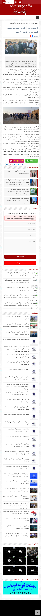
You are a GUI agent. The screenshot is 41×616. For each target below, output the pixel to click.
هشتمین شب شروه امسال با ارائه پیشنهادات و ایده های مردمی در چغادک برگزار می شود (17, 200)
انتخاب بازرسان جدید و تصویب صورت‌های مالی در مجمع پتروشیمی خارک (16, 452)
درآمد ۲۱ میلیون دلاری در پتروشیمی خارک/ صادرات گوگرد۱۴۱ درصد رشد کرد (17, 393)
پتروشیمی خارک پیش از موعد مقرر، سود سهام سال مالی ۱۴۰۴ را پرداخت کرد (17, 445)
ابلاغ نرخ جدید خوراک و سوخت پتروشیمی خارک (16, 339)
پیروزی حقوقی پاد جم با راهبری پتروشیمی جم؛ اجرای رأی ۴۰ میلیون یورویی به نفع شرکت (16, 475)
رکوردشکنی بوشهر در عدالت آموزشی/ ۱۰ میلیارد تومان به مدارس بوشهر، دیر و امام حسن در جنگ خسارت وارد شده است (17, 182)
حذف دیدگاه (20, 263)
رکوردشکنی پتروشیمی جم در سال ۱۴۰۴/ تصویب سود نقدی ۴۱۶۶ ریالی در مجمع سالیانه (16, 489)
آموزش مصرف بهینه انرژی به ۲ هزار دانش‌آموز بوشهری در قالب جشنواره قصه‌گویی (17, 281)
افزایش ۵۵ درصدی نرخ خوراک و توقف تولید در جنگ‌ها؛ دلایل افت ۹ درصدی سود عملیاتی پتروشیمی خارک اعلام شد (16, 348)
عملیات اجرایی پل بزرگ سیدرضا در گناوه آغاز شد (24, 23)
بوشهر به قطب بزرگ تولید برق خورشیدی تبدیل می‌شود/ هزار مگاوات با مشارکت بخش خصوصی (16, 304)
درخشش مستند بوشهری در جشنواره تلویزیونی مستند (18, 172)
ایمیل (24, 32)
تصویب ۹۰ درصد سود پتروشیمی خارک (19, 369)
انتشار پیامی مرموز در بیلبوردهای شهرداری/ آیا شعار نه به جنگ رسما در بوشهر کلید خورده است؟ (18, 191)
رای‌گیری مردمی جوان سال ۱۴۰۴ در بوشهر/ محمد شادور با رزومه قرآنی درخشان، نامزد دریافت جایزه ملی (16, 326)
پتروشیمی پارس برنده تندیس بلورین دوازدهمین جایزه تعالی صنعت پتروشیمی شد (16, 512)
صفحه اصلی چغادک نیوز (13, 28)
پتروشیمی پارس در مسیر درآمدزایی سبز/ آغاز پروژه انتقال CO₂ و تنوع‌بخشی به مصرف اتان (17, 534)
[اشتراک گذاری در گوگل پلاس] (11, 164)
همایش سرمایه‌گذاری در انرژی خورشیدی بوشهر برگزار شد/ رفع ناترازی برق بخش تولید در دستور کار (16, 297)
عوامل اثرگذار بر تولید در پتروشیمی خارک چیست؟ (16, 414)
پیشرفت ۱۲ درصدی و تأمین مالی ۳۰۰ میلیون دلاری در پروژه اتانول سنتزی (17, 378)
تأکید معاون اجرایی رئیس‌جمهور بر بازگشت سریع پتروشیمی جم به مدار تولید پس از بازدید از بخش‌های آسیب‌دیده (16, 505)
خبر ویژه (22, 28)
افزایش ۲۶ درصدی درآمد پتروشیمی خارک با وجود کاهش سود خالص (17, 355)
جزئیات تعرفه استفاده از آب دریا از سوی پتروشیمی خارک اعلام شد (18, 430)
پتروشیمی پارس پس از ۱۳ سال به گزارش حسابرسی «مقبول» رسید (18, 527)
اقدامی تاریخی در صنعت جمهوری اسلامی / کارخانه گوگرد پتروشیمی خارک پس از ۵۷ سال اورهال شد (17, 386)
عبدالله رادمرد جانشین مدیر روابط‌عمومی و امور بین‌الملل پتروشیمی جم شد (16, 333)
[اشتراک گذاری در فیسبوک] (22, 164)
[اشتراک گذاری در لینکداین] (7, 164)
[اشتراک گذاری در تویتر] (18, 164)
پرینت (18, 32)
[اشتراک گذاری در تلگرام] (14, 164)
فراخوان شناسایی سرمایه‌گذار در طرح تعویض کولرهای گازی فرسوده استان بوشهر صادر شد (17, 274)
